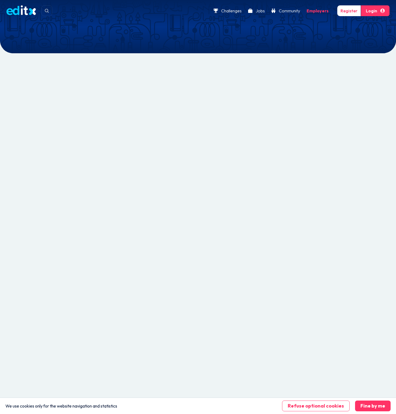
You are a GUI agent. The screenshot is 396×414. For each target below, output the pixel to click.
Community (289, 10)
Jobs (260, 10)
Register (349, 10)
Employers (318, 10)
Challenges (231, 10)
